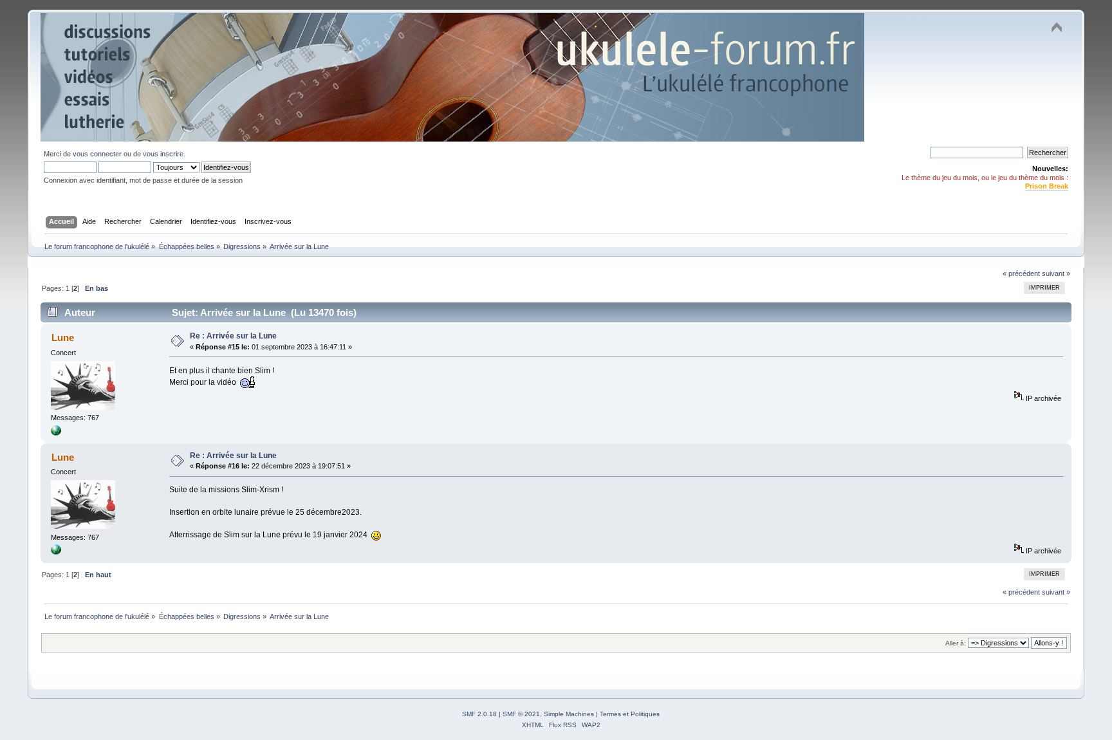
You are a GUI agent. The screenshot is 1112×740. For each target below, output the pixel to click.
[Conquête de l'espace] (56, 433)
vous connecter (97, 154)
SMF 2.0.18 (479, 713)
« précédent (1021, 273)
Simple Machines (569, 713)
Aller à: (955, 643)
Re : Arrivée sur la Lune (233, 335)
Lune (62, 337)
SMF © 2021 (521, 713)
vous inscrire (163, 154)
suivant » (1056, 273)
